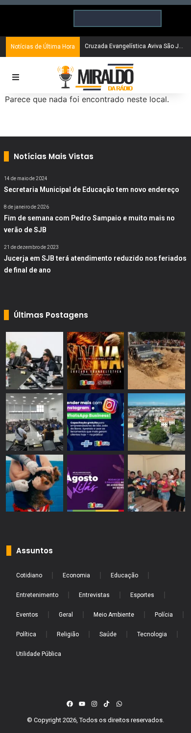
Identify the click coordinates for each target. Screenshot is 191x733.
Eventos (27, 614)
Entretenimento (37, 595)
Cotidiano (29, 575)
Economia (76, 575)
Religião (68, 634)
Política (26, 634)
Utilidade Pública (38, 654)
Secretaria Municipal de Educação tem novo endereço (91, 189)
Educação (124, 575)
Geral (66, 614)
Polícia (164, 614)
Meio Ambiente (114, 614)
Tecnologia (152, 634)
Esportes (142, 595)
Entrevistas (94, 595)
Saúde (108, 634)
